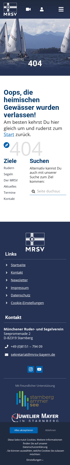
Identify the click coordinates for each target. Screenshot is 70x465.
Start (9, 134)
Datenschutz (20, 295)
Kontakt (17, 272)
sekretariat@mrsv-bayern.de (33, 354)
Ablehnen (50, 430)
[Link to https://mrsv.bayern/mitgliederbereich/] (41, 9)
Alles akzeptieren (23, 430)
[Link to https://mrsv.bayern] (34, 145)
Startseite (18, 265)
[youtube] (39, 369)
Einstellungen (34, 459)
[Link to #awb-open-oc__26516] (28, 9)
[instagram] (30, 369)
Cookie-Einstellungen (27, 303)
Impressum (20, 287)
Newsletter (19, 280)
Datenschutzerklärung (35, 447)
